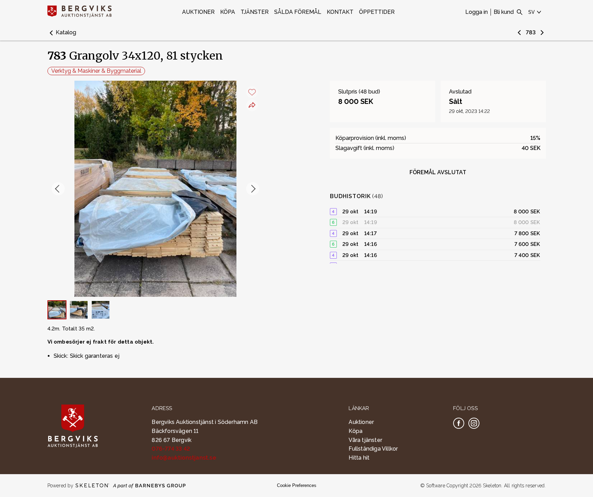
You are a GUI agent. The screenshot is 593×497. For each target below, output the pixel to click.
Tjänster (255, 12)
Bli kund (504, 12)
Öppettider (377, 12)
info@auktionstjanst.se (184, 457)
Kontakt (340, 12)
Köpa (227, 12)
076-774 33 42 (171, 448)
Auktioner (198, 12)
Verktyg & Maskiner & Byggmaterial (96, 71)
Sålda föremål (297, 12)
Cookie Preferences (296, 485)
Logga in (476, 12)
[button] (61, 32)
